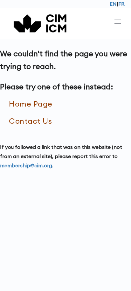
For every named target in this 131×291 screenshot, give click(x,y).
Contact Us (30, 121)
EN (113, 4)
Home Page (30, 103)
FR (121, 4)
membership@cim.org (26, 165)
